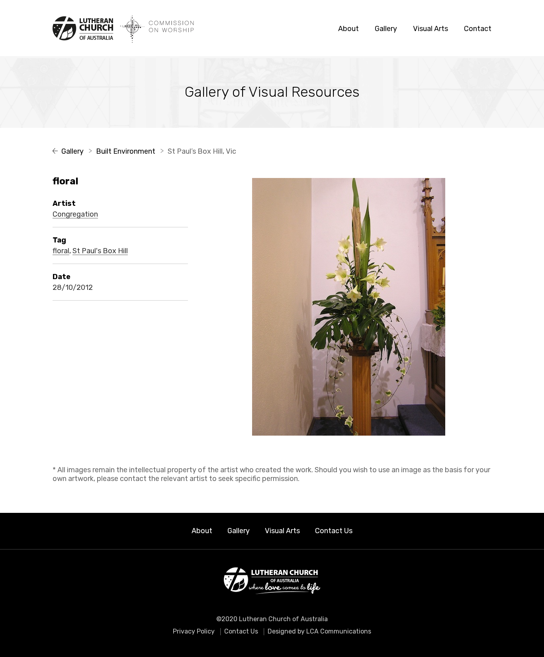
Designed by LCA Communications (319, 631)
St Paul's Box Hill (100, 251)
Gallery (386, 28)
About (348, 28)
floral (61, 251)
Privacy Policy (194, 631)
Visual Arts (430, 28)
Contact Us (333, 530)
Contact (477, 28)
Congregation (75, 215)
